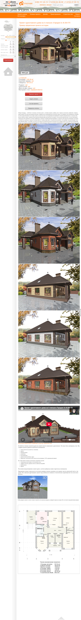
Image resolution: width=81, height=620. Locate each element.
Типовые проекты (35, 14)
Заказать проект (33, 94)
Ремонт (77, 14)
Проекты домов (22, 14)
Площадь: (3, 35)
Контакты (77, 16)
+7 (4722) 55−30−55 (56, 2)
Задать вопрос (33, 99)
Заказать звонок (45, 5)
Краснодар (28, 3)
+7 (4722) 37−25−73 (71, 2)
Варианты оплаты (33, 108)
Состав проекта (33, 103)
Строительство (68, 14)
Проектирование (55, 14)
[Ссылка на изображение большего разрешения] (49, 539)
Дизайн (45, 14)
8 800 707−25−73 (41, 2)
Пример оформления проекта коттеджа (33, 25)
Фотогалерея (21, 16)
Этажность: (3, 38)
